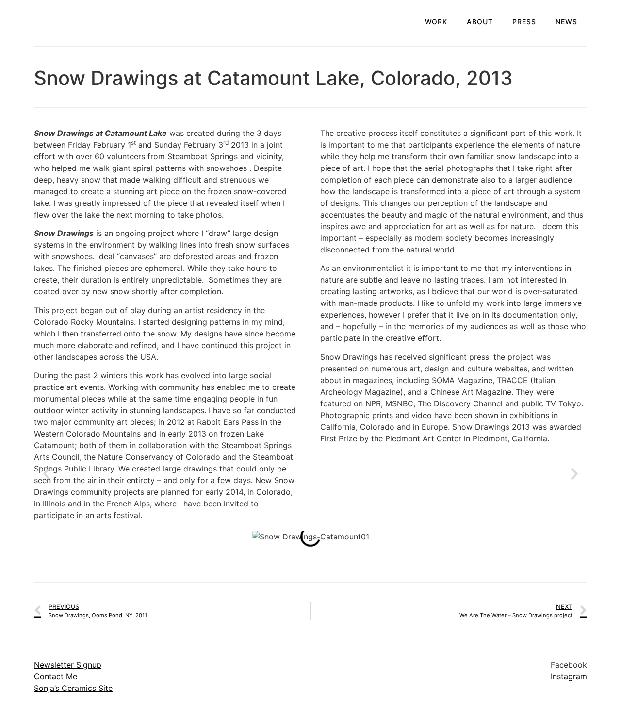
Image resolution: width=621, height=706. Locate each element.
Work (436, 21)
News (566, 21)
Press (524, 21)
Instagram (569, 676)
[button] (46, 474)
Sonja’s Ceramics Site (73, 688)
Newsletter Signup (67, 665)
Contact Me (55, 676)
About (480, 21)
